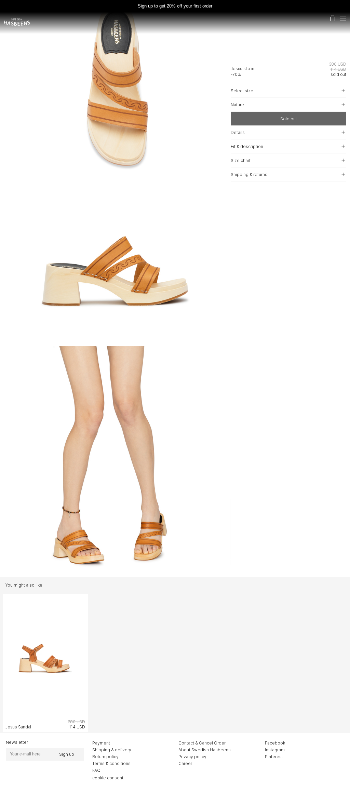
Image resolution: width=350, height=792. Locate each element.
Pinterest (274, 756)
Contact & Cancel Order (202, 743)
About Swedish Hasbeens (204, 749)
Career (185, 763)
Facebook (275, 743)
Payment (101, 743)
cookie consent (107, 777)
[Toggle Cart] (332, 18)
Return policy (105, 756)
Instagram (275, 749)
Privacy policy (192, 756)
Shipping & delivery (111, 749)
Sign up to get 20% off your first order (175, 6)
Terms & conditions (111, 763)
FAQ (96, 770)
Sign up (66, 754)
